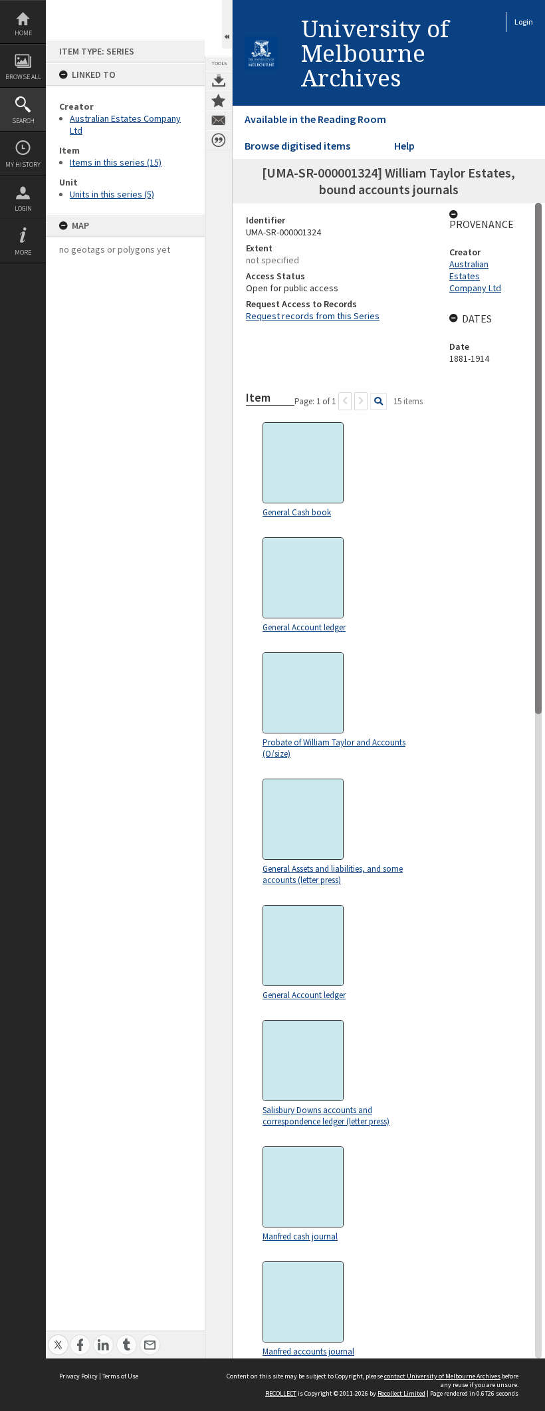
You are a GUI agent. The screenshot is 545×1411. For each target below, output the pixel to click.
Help (404, 145)
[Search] (378, 401)
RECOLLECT (280, 1393)
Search (23, 120)
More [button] (23, 252)
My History (23, 164)
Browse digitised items (297, 145)
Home (23, 33)
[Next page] (361, 401)
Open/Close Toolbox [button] (227, 24)
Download (218, 80)
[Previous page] (345, 401)
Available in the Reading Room (315, 119)
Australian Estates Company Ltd (475, 276)
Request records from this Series (313, 316)
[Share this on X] (58, 1337)
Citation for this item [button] (218, 140)
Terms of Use (120, 1376)
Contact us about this (218, 120)
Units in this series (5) (112, 194)
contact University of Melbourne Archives (442, 1376)
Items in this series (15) (116, 162)
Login (23, 208)
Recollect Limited (401, 1393)
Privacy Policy (78, 1376)
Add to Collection (218, 100)
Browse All (23, 76)
